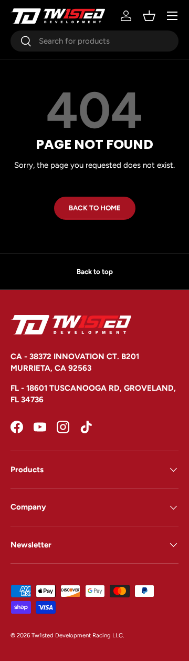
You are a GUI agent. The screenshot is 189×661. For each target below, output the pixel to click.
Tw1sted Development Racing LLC (77, 635)
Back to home (95, 208)
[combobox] (94, 41)
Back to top (95, 271)
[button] (149, 15)
